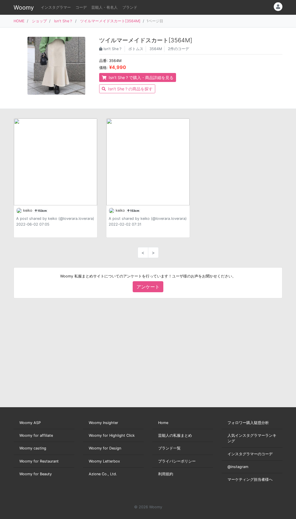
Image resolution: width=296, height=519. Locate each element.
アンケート (148, 287)
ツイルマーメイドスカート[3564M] (110, 21)
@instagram (237, 467)
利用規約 (165, 474)
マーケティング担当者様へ (250, 479)
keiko (28, 210)
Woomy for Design (105, 448)
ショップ (39, 21)
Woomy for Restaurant (39, 461)
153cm (42, 210)
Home (163, 423)
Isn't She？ (63, 21)
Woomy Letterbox (104, 461)
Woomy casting (32, 448)
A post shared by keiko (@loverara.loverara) (55, 218)
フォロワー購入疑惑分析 (248, 423)
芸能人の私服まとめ (175, 435)
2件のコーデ (178, 49)
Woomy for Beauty (35, 474)
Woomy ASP (30, 423)
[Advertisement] (148, 352)
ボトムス (135, 49)
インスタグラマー (56, 7)
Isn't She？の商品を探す (130, 88)
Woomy (24, 7)
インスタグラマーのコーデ (250, 454)
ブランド (129, 7)
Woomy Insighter (103, 423)
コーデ (81, 7)
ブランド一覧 (169, 448)
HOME (19, 21)
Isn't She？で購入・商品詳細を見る (140, 77)
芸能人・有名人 (104, 7)
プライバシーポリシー (177, 461)
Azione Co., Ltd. (103, 474)
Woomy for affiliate (36, 435)
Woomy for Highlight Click (112, 435)
